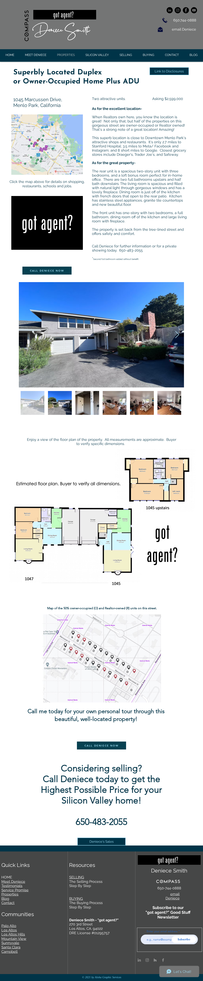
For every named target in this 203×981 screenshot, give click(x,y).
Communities (17, 914)
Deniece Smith (61, 28)
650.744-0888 (184, 20)
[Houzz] (155, 960)
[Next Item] (177, 335)
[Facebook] (186, 10)
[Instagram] (178, 10)
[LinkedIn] (170, 10)
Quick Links (15, 865)
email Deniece (184, 29)
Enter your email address (162, 931)
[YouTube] (194, 10)
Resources (82, 865)
